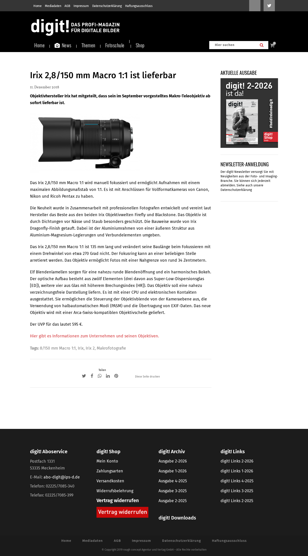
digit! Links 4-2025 (237, 480)
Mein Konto (107, 461)
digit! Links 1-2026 (237, 471)
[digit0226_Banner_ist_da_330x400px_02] (249, 112)
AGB (67, 6)
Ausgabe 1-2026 (173, 471)
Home (37, 6)
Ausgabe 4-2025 (173, 480)
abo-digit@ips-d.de (62, 477)
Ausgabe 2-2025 (173, 500)
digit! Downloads (177, 517)
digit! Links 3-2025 (237, 490)
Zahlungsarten (110, 471)
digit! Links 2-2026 (237, 461)
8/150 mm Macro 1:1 (58, 348)
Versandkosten (110, 480)
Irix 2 (90, 348)
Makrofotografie (111, 348)
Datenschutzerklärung (107, 6)
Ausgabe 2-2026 (173, 461)
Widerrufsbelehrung (115, 490)
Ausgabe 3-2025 (173, 490)
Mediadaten (53, 6)
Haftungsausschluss (139, 6)
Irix (81, 348)
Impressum (81, 6)
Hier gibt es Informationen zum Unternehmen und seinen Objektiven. (94, 336)
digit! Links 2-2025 (237, 500)
